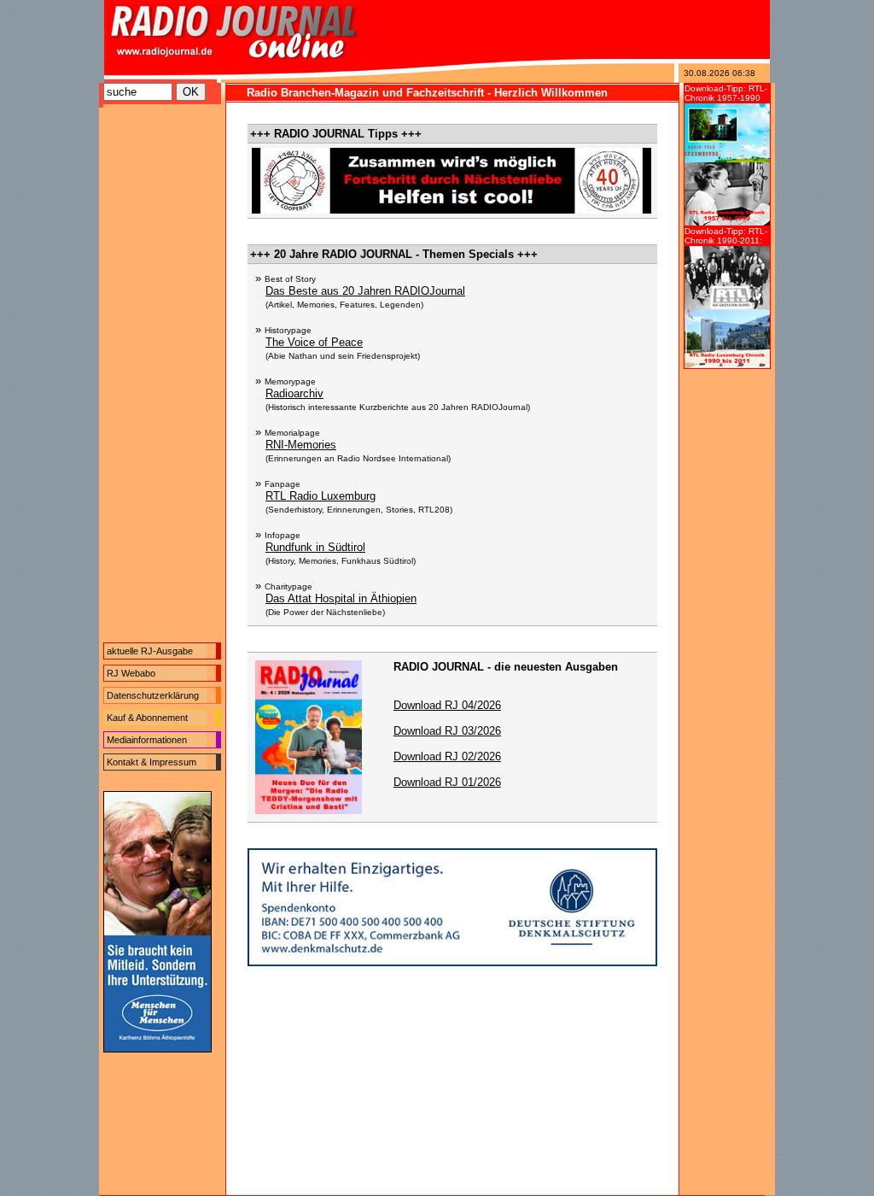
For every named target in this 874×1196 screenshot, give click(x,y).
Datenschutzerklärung (153, 695)
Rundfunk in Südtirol (315, 547)
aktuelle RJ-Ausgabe (150, 651)
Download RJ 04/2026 (447, 705)
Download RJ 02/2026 (447, 756)
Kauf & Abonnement (147, 717)
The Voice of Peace (314, 342)
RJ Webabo (131, 673)
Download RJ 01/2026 (447, 782)
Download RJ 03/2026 (447, 730)
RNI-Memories (300, 444)
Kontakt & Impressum (151, 762)
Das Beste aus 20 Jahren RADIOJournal (365, 290)
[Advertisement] (162, 377)
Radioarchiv (294, 393)
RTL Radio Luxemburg (320, 496)
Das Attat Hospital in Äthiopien (341, 598)
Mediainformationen (147, 740)
